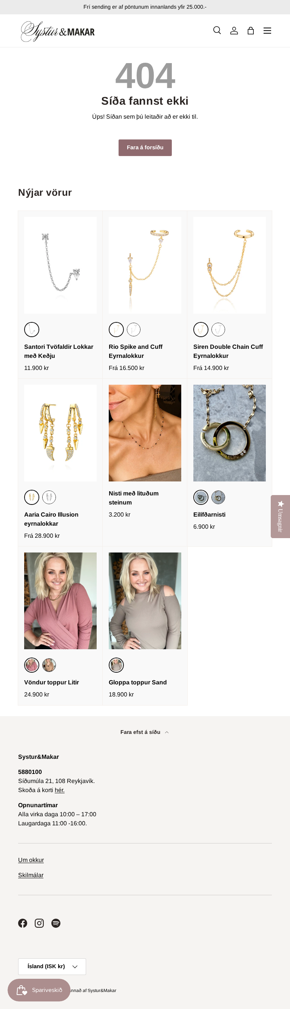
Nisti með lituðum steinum (134, 498)
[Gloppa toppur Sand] (145, 600)
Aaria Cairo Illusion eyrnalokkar (51, 519)
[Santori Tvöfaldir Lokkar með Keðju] (60, 265)
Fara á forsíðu (145, 147)
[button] (250, 30)
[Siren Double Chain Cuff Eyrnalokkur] (229, 265)
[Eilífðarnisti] (229, 433)
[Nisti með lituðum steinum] (145, 433)
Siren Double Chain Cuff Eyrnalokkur (228, 351)
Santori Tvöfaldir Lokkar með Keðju (58, 351)
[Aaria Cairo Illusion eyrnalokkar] (60, 433)
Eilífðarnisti (209, 514)
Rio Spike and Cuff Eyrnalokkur (135, 351)
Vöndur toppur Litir (51, 682)
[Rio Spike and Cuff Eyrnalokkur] (145, 265)
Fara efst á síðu (141, 732)
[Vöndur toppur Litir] (60, 600)
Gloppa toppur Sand (138, 682)
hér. (60, 790)
